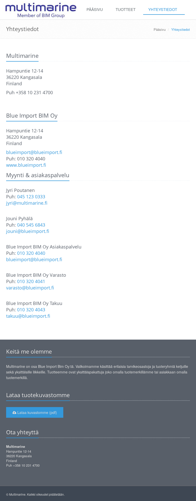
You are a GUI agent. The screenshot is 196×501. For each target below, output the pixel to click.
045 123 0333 (31, 196)
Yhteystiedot (162, 9)
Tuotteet (126, 9)
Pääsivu (95, 9)
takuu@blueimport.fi (28, 316)
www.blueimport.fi (26, 165)
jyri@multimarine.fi (26, 203)
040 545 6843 (31, 225)
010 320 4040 (31, 253)
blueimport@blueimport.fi (34, 152)
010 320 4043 (31, 310)
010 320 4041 (31, 281)
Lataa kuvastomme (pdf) (36, 412)
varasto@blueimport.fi (30, 288)
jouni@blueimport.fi (27, 231)
